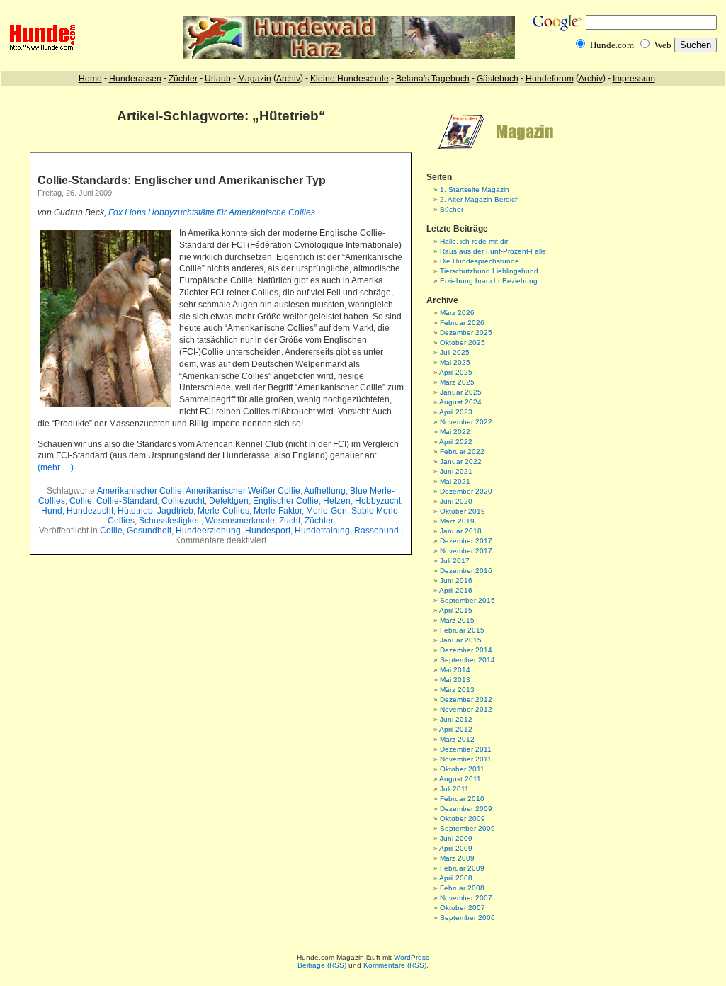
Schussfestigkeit (170, 521)
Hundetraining (322, 531)
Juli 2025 (455, 352)
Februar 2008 (462, 888)
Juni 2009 (456, 838)
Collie (80, 501)
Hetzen (337, 501)
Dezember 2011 (466, 749)
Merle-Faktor (278, 511)
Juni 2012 (456, 719)
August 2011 (460, 779)
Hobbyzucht (378, 501)
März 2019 (457, 521)
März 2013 (457, 689)
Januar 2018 (461, 531)
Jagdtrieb (175, 511)
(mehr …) (56, 467)
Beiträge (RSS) (321, 965)
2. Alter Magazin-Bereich (479, 199)
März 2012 (457, 739)
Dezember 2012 (466, 699)
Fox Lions (128, 212)
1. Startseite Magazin (474, 189)
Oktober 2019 (462, 511)
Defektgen (229, 501)
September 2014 (467, 660)
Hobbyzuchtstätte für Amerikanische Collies (231, 212)
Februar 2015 (462, 630)
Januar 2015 (461, 640)
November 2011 (466, 759)
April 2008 (455, 878)
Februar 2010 (462, 799)
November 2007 (466, 898)
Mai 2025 (455, 362)
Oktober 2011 (462, 769)
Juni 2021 (456, 471)
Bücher (451, 209)
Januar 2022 (461, 461)
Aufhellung (325, 491)
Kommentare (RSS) (394, 965)
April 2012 (455, 729)
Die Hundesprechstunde (479, 261)
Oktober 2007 (462, 908)
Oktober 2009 (462, 818)
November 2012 (466, 709)
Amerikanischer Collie (139, 491)
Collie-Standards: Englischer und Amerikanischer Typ (182, 180)
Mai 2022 (455, 432)
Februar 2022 (462, 451)
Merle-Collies (223, 511)
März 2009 (457, 858)
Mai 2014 (455, 670)
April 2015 (455, 610)
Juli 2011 (454, 789)
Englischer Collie (286, 501)
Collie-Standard (126, 501)
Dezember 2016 (466, 570)
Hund (51, 511)
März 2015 (457, 620)
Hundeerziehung (208, 531)
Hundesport (267, 531)
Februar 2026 (462, 323)
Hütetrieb (135, 511)
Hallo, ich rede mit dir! (475, 241)
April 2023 (455, 412)
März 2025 (457, 382)
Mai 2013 (455, 680)
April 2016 (455, 590)
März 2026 (457, 313)
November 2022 (466, 422)
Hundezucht (90, 511)
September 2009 (467, 828)
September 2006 (467, 918)
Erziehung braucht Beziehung (489, 281)
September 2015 (467, 600)
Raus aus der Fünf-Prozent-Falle (493, 251)
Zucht (289, 521)
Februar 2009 (462, 868)
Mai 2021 (455, 481)
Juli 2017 (455, 561)
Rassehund (376, 531)
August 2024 (460, 402)
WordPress (411, 957)
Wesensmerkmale (240, 521)
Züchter (319, 521)
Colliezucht (183, 501)
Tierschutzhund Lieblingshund (489, 271)
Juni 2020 (456, 501)
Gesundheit (149, 531)
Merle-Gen (326, 511)
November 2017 (466, 551)
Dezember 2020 (466, 491)
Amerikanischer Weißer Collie (243, 491)
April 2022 (455, 442)
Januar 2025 (461, 392)
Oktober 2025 (462, 342)
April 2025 (455, 372)
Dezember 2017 (466, 541)
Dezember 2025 (466, 332)
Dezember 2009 (466, 808)
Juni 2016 (456, 580)
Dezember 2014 (466, 650)
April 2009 (455, 848)
